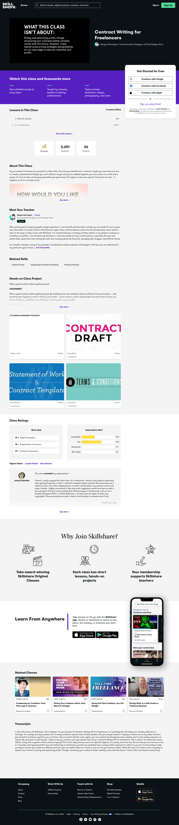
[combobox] (68, 5)
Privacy (77, 814)
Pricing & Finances (71, 265)
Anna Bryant (15, 402)
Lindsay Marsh (59, 711)
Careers (21, 794)
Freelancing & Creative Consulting (44, 265)
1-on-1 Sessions (113, 797)
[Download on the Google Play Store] (149, 799)
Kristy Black (71, 353)
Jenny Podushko (21, 480)
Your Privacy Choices (99, 814)
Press (20, 797)
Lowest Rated (31, 463)
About (20, 790)
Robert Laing (15, 353)
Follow (37, 215)
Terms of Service (161, 109)
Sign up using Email (150, 104)
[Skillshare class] (33, 687)
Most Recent (46, 463)
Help (68, 814)
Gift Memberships (114, 790)
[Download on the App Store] (83, 634)
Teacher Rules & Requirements (89, 797)
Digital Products (113, 794)
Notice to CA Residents (124, 814)
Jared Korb (71, 402)
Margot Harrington (28, 215)
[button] (29, 5)
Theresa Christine (136, 711)
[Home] (9, 5)
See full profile (43, 247)
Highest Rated (16, 463)
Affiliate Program (54, 790)
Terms (85, 814)
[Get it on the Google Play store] (108, 634)
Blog (20, 801)
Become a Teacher (84, 790)
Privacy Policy (134, 111)
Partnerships (53, 794)
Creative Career (18, 265)
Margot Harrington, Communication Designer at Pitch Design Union (132, 44)
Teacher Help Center (85, 794)
